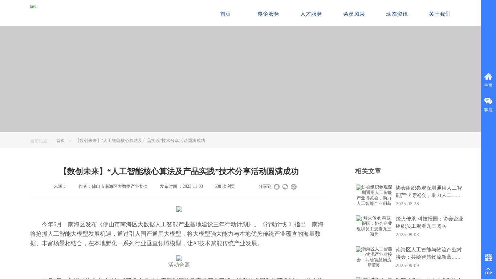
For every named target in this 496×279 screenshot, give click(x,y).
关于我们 (440, 13)
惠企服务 (268, 13)
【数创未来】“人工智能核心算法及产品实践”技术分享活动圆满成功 (140, 140)
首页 (60, 140)
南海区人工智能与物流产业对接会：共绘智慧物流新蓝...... (429, 253)
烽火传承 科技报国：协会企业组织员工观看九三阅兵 (429, 222)
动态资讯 (397, 13)
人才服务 (311, 13)
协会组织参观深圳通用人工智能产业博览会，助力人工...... (429, 191)
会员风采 (354, 13)
